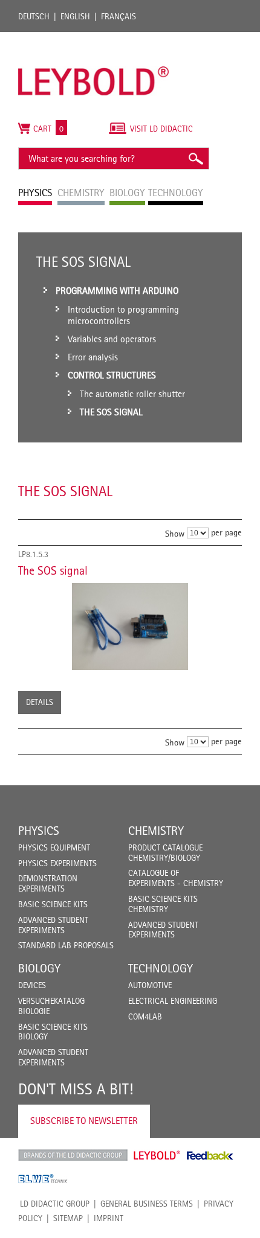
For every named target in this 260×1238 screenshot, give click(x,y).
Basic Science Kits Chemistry (163, 904)
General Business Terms (146, 1203)
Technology (160, 968)
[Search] (195, 158)
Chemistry (156, 830)
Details (39, 702)
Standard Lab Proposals (66, 945)
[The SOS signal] (130, 626)
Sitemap (68, 1218)
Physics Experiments (57, 863)
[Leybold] (93, 38)
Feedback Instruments (210, 1155)
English (75, 16)
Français (118, 16)
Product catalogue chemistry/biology (165, 853)
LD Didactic (73, 1155)
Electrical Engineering (172, 1001)
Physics (38, 830)
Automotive (150, 985)
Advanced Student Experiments (53, 925)
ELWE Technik (43, 1179)
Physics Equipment (54, 847)
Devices (32, 985)
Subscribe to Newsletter (84, 1120)
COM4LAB (145, 1016)
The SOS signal (53, 570)
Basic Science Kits (53, 904)
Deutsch (34, 16)
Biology (39, 968)
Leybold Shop (157, 1155)
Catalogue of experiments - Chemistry (175, 878)
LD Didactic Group (54, 1203)
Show (174, 533)
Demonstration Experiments (47, 883)
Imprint (108, 1218)
